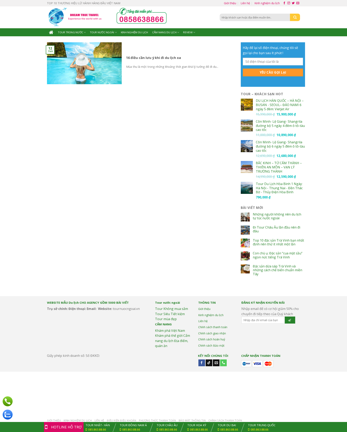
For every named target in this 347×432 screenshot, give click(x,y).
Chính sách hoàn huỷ (211, 339)
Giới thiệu (230, 3)
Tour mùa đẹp (166, 319)
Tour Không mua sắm (171, 309)
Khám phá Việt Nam (170, 330)
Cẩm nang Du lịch (164, 32)
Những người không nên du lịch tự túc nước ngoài (277, 216)
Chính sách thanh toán (212, 327)
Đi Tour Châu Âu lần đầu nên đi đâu (276, 229)
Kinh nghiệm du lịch (267, 3)
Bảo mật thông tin (192, 420)
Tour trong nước (70, 32)
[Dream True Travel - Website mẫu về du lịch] (75, 17)
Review (188, 32)
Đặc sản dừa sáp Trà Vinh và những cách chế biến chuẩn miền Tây (277, 270)
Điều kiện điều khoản (121, 420)
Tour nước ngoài (102, 32)
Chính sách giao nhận (212, 333)
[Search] (295, 17)
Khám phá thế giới (169, 335)
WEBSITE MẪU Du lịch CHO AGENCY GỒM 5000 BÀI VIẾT (88, 302)
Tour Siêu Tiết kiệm (170, 314)
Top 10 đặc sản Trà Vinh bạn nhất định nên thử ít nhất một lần (278, 242)
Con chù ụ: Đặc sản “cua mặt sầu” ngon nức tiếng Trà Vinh (277, 255)
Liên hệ (245, 3)
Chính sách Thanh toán (225, 420)
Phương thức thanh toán (157, 420)
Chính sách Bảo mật (211, 345)
